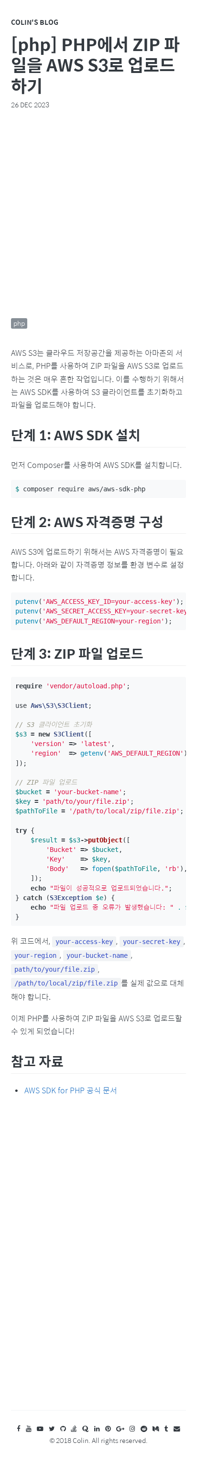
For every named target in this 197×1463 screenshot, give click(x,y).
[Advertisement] (98, 213)
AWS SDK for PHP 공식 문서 (70, 1090)
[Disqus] (98, 1262)
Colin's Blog (34, 22)
